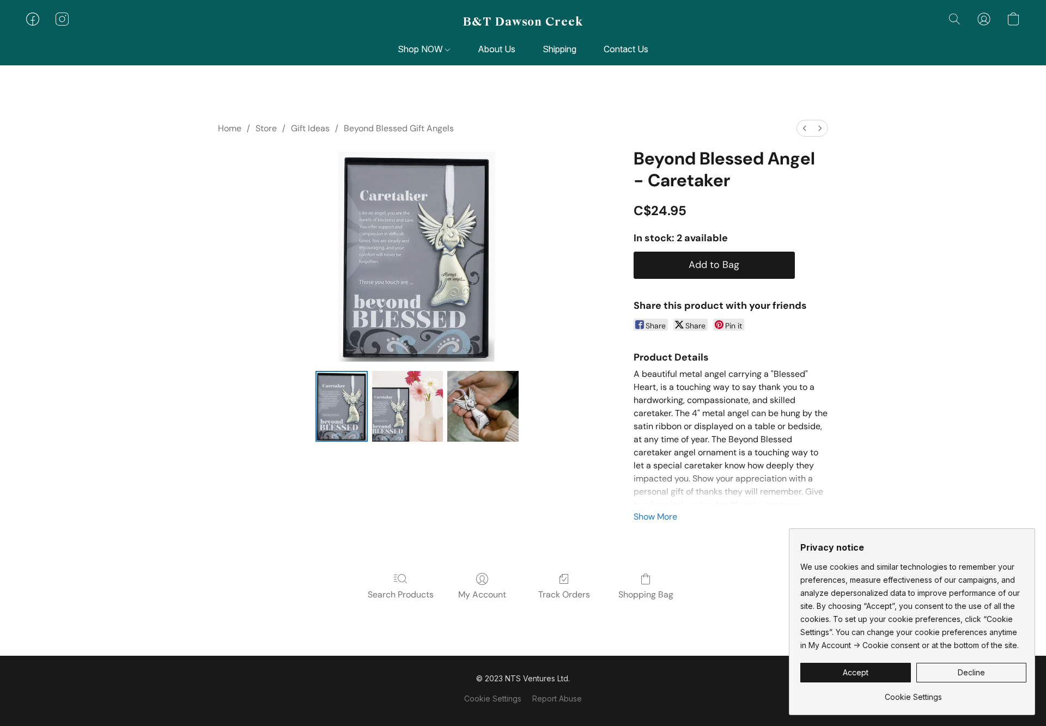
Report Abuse (557, 698)
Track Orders (564, 594)
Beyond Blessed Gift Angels (399, 128)
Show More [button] (655, 516)
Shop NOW (421, 49)
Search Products (401, 594)
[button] (523, 21)
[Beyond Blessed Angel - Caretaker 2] (482, 406)
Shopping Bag (645, 594)
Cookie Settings (492, 698)
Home (229, 128)
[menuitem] (804, 128)
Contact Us (626, 49)
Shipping (559, 49)
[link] (913, 693)
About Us (496, 49)
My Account (482, 594)
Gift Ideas (310, 128)
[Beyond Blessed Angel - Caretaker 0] (341, 406)
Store (266, 128)
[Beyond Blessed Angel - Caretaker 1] (407, 406)
